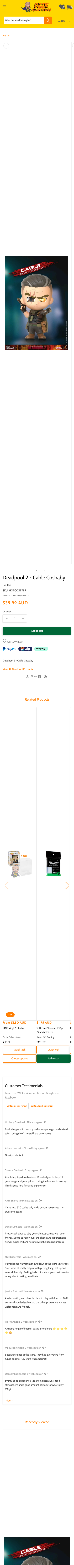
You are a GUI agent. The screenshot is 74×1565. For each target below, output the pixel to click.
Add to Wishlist (14, 642)
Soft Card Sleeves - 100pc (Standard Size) (50, 1030)
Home (6, 35)
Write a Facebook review (42, 1106)
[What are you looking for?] (48, 20)
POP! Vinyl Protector (13, 1028)
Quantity (7, 611)
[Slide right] (44, 570)
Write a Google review (17, 1106)
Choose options (19, 1058)
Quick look (19, 1049)
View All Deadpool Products (18, 669)
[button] (4, 7)
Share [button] (34, 676)
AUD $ (61, 20)
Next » (9, 1400)
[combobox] (27, 20)
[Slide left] (29, 570)
